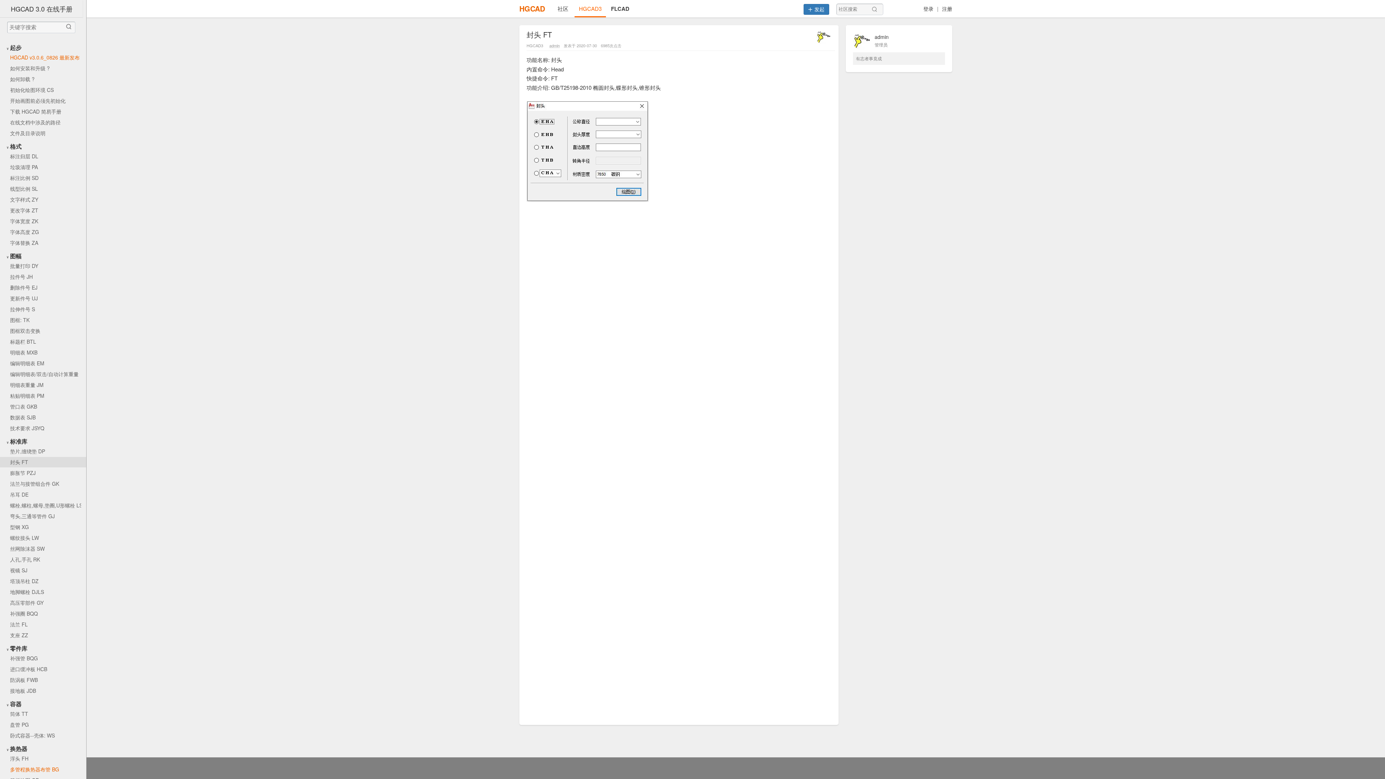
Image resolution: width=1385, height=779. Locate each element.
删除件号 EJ (24, 287)
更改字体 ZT (24, 210)
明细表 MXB (24, 352)
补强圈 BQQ (24, 613)
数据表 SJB (23, 417)
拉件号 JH (21, 276)
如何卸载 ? (22, 79)
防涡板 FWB (24, 679)
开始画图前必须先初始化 (38, 100)
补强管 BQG (24, 658)
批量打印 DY (24, 265)
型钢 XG (19, 527)
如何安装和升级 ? (30, 68)
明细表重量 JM (27, 384)
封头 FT (19, 462)
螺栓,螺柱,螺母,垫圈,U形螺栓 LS (45, 505)
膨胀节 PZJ (23, 472)
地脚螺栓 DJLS (27, 591)
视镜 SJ (18, 570)
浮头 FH (19, 758)
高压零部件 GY (27, 602)
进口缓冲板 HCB (28, 669)
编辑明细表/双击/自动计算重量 (44, 374)
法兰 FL (19, 624)
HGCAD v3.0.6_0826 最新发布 (45, 57)
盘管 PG (19, 724)
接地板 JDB (23, 690)
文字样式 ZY (24, 199)
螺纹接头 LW (24, 537)
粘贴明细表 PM (27, 395)
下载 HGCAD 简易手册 (35, 111)
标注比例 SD (24, 177)
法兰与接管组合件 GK (34, 483)
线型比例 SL (24, 188)
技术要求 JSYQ (27, 428)
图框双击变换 (25, 330)
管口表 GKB (23, 406)
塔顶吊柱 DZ (24, 581)
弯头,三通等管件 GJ (32, 516)
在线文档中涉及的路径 (35, 122)
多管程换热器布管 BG (34, 769)
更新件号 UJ (24, 298)
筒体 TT (19, 713)
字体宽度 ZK (24, 221)
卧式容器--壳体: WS (32, 735)
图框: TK (20, 320)
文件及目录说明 (27, 133)
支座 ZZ (19, 635)
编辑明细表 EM (27, 363)
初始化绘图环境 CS (32, 89)
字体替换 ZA (24, 242)
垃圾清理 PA (24, 167)
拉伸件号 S (22, 309)
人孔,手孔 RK (25, 559)
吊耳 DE (19, 494)
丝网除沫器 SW (27, 548)
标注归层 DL (24, 156)
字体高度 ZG (24, 232)
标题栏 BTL (23, 341)
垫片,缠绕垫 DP (27, 451)
